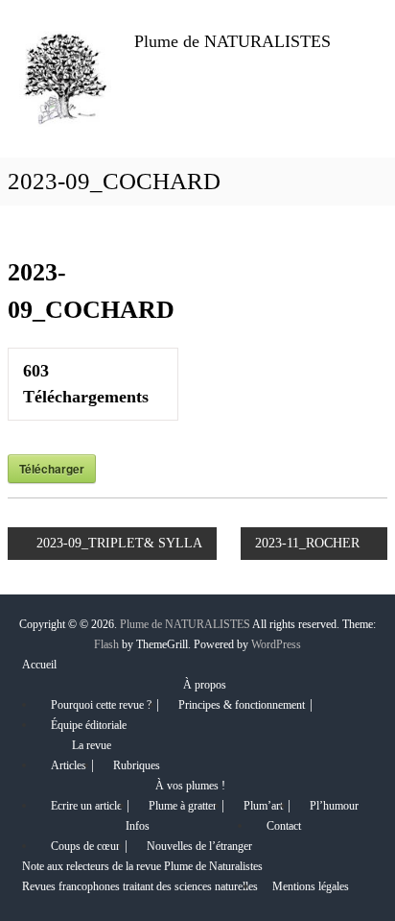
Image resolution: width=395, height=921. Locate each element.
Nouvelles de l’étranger (199, 846)
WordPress (276, 644)
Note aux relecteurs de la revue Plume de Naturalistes (142, 866)
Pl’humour (334, 805)
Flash (106, 644)
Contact (284, 826)
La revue (91, 745)
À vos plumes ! (190, 785)
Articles (68, 765)
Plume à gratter (183, 805)
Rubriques (136, 765)
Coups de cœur (85, 846)
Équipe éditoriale (89, 725)
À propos (204, 684)
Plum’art (263, 805)
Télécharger (51, 468)
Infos (138, 826)
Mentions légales (310, 886)
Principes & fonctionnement (241, 705)
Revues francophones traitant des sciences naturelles (140, 886)
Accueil (39, 664)
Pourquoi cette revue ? (101, 705)
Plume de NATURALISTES (232, 41)
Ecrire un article (86, 805)
